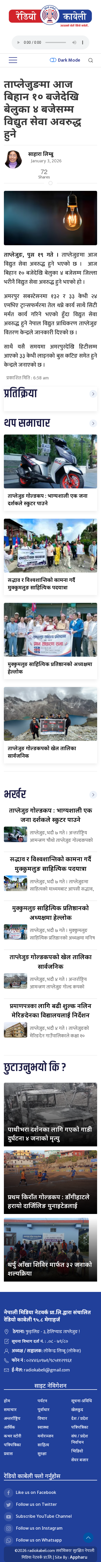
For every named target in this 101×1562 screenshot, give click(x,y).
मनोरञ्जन (45, 1436)
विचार (42, 1418)
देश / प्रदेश (79, 1418)
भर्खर (15, 795)
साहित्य (43, 1445)
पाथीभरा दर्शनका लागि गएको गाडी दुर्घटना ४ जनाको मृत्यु (50, 1133)
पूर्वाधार (43, 1409)
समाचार (10, 1409)
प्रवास (8, 1453)
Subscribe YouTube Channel (44, 1516)
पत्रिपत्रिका (12, 1445)
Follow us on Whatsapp (39, 1540)
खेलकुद (77, 1409)
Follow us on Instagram (39, 1528)
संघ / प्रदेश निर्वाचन (79, 1439)
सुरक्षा (42, 1453)
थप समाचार (27, 423)
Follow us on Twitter (36, 1504)
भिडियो (77, 1451)
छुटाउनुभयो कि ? (35, 1068)
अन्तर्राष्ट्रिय (12, 1418)
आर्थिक (9, 1427)
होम (7, 1401)
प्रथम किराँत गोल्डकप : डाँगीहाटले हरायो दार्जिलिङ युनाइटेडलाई (49, 1201)
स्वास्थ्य (43, 1427)
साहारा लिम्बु (40, 153)
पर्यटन (42, 1401)
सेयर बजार (79, 1460)
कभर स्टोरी (12, 1436)
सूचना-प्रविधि (81, 1401)
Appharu (78, 1557)
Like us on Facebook (36, 1492)
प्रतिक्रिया (20, 394)
